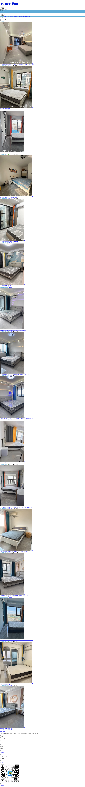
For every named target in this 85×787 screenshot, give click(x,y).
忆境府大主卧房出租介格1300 (6, 728)
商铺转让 (12, 16)
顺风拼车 (16, 16)
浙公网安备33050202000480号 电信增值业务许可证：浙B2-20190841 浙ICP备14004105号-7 (19, 733)
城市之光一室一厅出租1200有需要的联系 (8, 462)
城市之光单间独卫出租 (5, 684)
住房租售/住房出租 (4, 65)
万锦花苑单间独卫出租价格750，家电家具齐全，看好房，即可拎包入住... (15, 551)
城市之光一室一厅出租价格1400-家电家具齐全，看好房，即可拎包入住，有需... (16, 640)
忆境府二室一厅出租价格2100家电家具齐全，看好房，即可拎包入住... (14, 595)
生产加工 (8, 16)
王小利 (10, 65)
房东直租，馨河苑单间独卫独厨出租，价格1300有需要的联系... (13, 330)
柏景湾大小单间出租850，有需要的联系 (8, 197)
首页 (1, 16)
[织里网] (9, 5)
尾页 (4, 731)
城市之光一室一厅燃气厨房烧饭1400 (7, 153)
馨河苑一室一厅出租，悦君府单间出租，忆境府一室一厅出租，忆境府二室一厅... (17, 64)
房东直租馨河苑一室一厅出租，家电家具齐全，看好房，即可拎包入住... (15, 374)
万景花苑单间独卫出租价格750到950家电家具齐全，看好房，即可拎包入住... (16, 507)
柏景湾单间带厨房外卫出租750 (6, 108)
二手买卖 (20, 16)
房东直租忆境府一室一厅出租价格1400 (8, 285)
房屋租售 (4, 16)
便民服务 (24, 16)
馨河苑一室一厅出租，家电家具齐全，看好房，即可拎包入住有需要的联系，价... (17, 418)
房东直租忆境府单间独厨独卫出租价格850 (9, 241)
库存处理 (28, 16)
